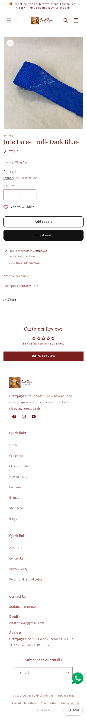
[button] (9, 20)
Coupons (15, 487)
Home (13, 445)
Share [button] (12, 299)
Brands (14, 497)
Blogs (13, 519)
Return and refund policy (25, 579)
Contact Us (16, 558)
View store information (24, 263)
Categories (16, 456)
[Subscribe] (67, 672)
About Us (15, 548)
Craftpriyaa (46, 695)
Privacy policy (48, 703)
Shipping (8, 178)
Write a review (43, 356)
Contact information (24, 703)
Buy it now (43, 235)
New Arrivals (18, 476)
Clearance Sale (19, 466)
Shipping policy (46, 710)
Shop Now (16, 508)
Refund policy (66, 695)
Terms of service (70, 703)
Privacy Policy (18, 569)
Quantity (9, 185)
